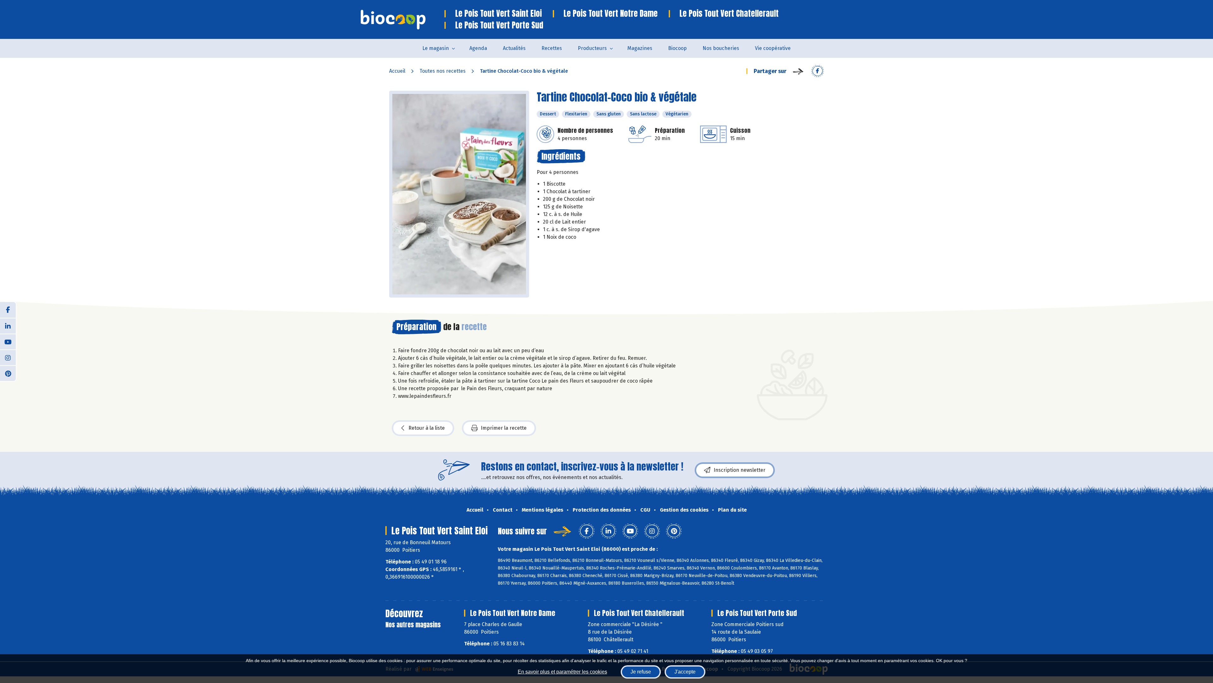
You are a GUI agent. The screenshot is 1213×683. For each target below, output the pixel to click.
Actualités (514, 48)
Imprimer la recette (504, 428)
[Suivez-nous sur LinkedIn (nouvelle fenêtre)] (8, 326)
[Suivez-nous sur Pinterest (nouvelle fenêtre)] (8, 373)
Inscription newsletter (739, 470)
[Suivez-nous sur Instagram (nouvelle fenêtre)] (8, 357)
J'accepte (685, 671)
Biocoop (677, 48)
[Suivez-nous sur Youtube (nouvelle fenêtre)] (8, 341)
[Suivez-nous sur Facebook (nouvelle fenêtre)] (8, 310)
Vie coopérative (773, 48)
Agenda (478, 48)
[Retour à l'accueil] (402, 19)
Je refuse (641, 671)
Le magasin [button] (435, 48)
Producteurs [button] (592, 48)
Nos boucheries (721, 48)
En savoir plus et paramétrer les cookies (562, 671)
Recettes (551, 48)
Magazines (639, 48)
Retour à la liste (426, 428)
